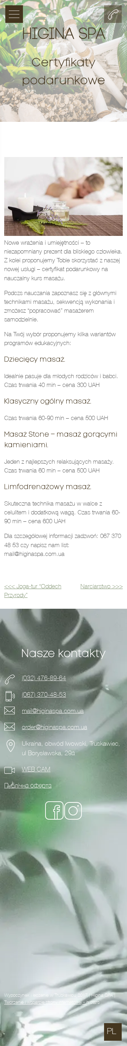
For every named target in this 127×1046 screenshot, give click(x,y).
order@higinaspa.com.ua (54, 727)
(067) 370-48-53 (44, 695)
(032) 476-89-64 (44, 678)
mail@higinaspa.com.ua (53, 711)
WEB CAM (36, 769)
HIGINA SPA (63, 35)
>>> (101, 586)
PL (111, 1031)
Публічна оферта (28, 786)
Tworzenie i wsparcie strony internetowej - (45, 1002)
